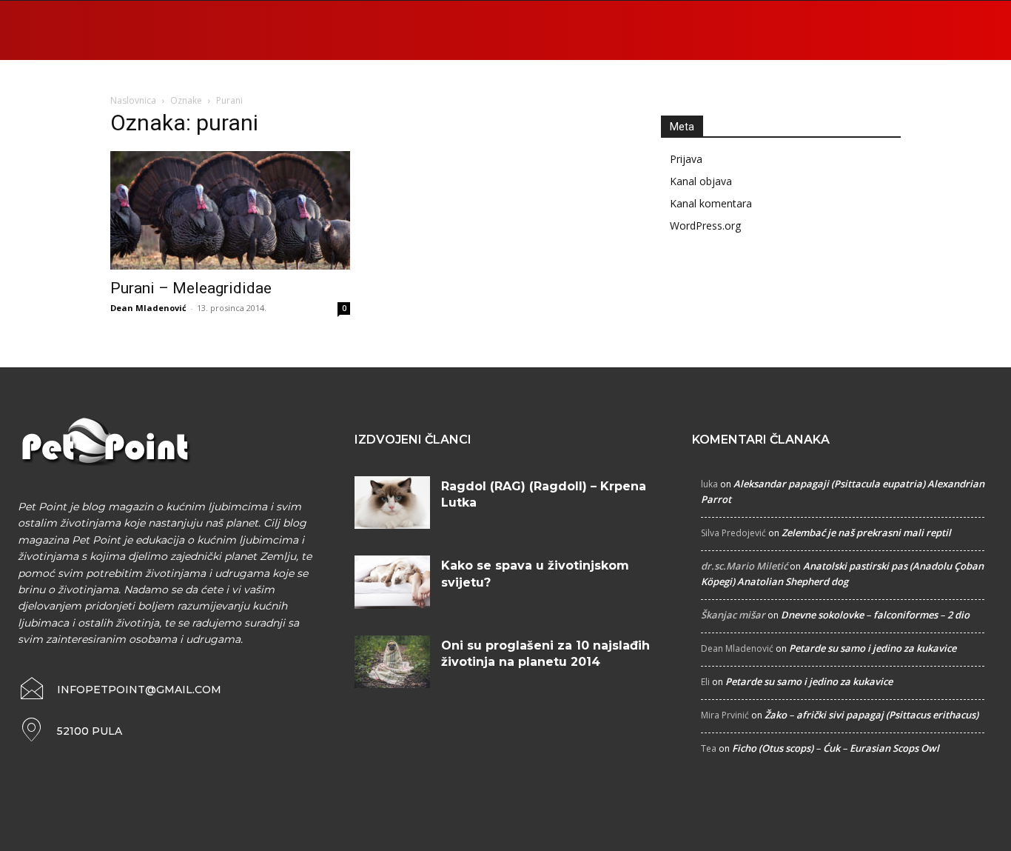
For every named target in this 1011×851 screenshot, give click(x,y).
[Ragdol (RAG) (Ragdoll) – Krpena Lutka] (392, 502)
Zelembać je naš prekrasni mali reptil (866, 532)
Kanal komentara (711, 203)
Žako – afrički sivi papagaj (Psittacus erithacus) (871, 714)
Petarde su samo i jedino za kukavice (872, 648)
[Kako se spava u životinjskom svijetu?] (392, 581)
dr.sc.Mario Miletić (744, 566)
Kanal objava (701, 181)
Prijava (686, 159)
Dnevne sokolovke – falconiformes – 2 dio (875, 614)
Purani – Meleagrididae (191, 288)
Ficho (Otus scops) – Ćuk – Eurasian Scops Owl (835, 748)
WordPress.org (705, 225)
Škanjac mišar (733, 614)
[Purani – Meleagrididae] (230, 210)
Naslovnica (133, 100)
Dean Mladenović (148, 307)
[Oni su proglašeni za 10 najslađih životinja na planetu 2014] (392, 661)
